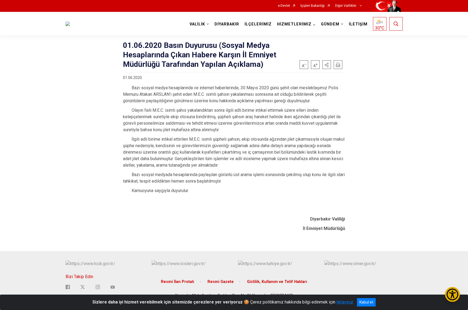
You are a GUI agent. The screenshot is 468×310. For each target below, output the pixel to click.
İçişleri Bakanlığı (312, 6)
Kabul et (366, 302)
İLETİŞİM (358, 24)
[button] (326, 64)
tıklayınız (344, 302)
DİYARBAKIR (226, 24)
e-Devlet (284, 6)
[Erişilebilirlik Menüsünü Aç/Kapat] (452, 294)
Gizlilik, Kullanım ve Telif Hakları (277, 281)
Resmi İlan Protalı (177, 281)
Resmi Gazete (220, 281)
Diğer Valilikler (346, 6)
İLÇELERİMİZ (258, 24)
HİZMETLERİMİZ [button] (294, 24)
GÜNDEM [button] (330, 24)
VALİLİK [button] (197, 24)
